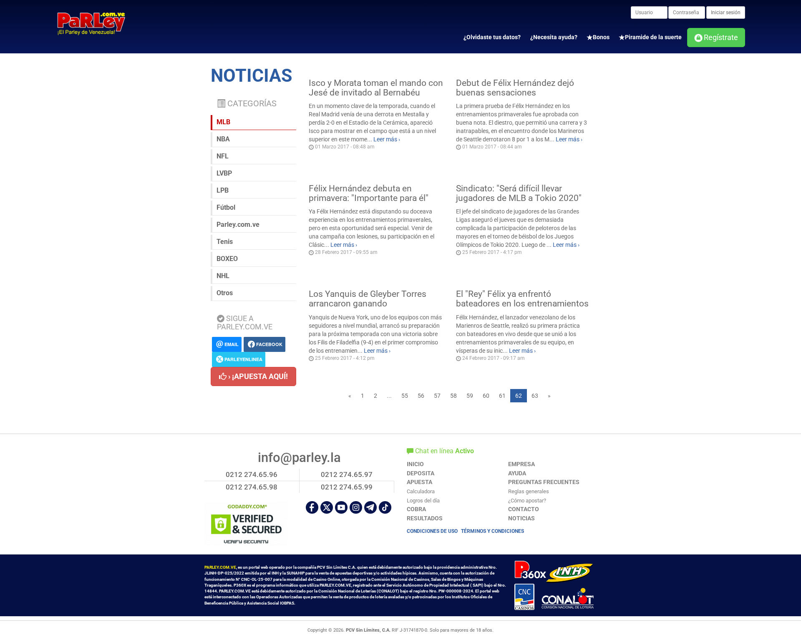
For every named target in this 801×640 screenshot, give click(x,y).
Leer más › (386, 139)
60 (486, 395)
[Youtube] (341, 507)
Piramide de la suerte (653, 37)
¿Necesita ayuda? (553, 37)
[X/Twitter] (326, 507)
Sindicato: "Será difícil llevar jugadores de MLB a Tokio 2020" (519, 193)
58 (453, 395)
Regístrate (721, 37)
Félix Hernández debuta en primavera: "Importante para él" (368, 193)
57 (437, 395)
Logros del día (423, 500)
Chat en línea (443, 451)
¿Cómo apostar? (527, 500)
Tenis (225, 242)
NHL (223, 276)
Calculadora (421, 491)
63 (534, 395)
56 (421, 395)
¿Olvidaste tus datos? (492, 37)
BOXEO (227, 259)
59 (469, 395)
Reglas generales (528, 491)
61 (502, 395)
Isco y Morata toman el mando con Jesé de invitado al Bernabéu (376, 88)
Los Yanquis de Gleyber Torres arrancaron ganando (367, 299)
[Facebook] (312, 507)
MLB (223, 122)
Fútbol (226, 207)
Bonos (601, 37)
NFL (223, 156)
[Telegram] (370, 507)
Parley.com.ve (238, 224)
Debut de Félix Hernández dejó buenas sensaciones (515, 88)
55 (404, 395)
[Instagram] (356, 507)
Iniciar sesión (726, 12)
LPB (223, 190)
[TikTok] (385, 507)
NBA (223, 139)
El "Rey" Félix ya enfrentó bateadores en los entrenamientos (522, 299)
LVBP (224, 173)
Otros (225, 293)
